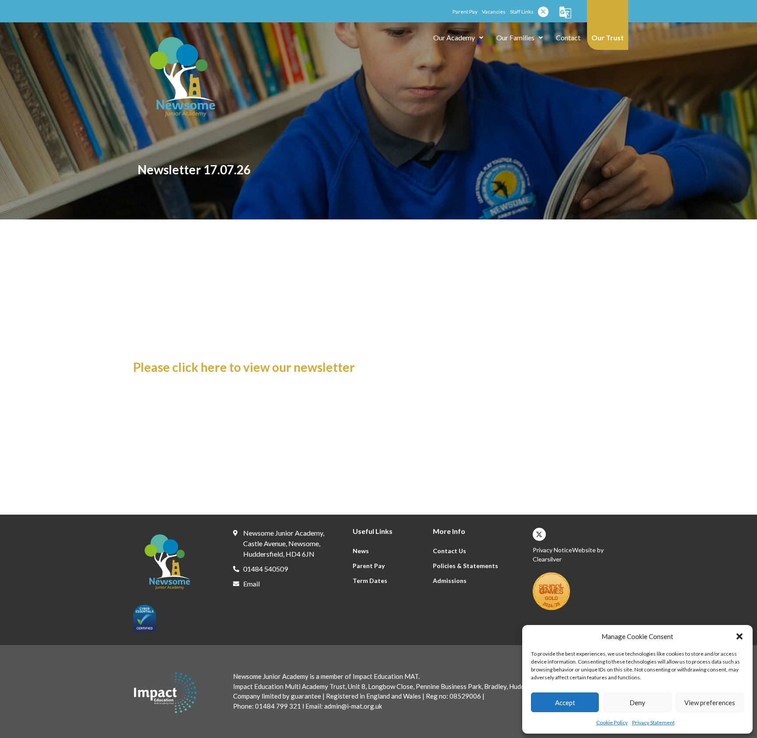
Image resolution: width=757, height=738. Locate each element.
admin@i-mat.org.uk (352, 706)
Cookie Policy (612, 722)
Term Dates (370, 580)
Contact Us (449, 550)
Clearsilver (547, 559)
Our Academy (454, 37)
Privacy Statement (653, 722)
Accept (565, 702)
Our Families (515, 37)
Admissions (450, 580)
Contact (568, 37)
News (361, 550)
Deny (637, 702)
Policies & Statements (465, 565)
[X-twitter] (543, 12)
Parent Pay (369, 565)
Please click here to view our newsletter (244, 367)
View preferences (709, 702)
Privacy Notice (552, 550)
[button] (739, 636)
